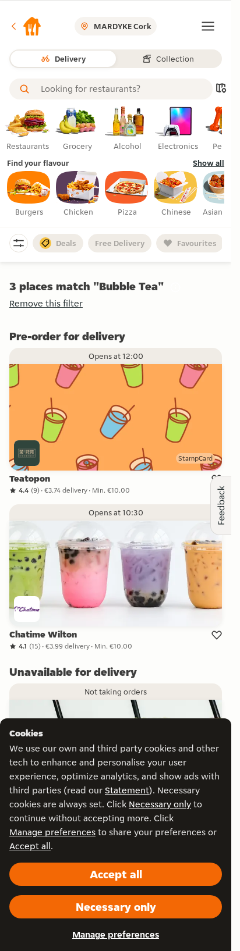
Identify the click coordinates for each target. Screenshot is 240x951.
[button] (25, 26)
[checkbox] (29, 194)
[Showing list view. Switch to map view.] (221, 89)
